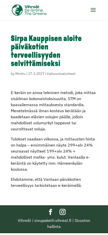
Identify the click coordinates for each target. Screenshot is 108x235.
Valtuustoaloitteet (61, 73)
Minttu (20, 73)
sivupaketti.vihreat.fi (52, 220)
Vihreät (24, 220)
